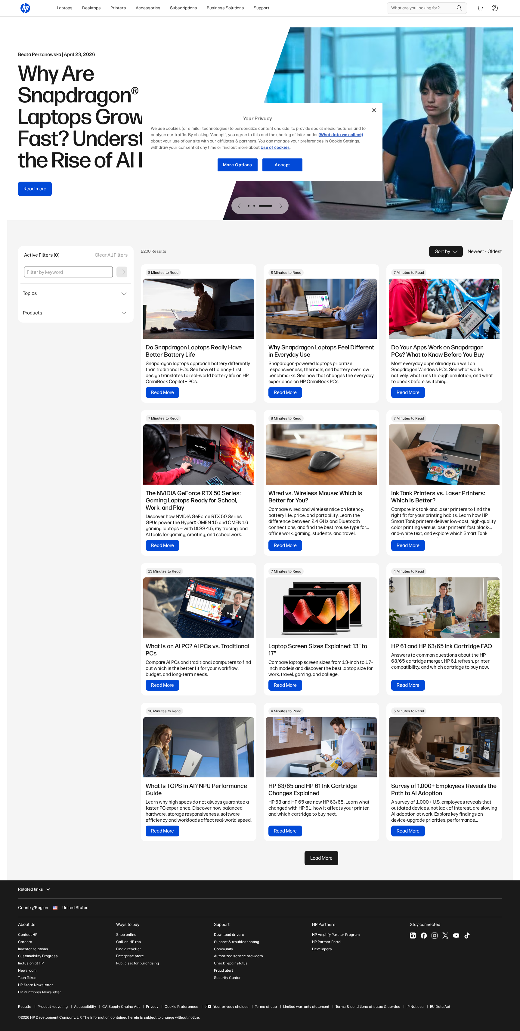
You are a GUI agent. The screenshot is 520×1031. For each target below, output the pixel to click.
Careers (25, 942)
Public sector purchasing (137, 963)
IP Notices (415, 1006)
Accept (282, 164)
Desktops (91, 8)
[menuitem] (64, 8)
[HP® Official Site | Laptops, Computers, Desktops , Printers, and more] (25, 8)
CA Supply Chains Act (121, 1006)
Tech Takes (27, 978)
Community (223, 949)
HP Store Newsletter (35, 985)
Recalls (24, 1006)
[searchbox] (422, 8)
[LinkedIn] (413, 936)
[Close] (374, 110)
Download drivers (229, 935)
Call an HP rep (128, 942)
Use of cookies (275, 147)
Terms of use (266, 1006)
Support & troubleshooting (236, 942)
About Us (27, 924)
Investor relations (33, 949)
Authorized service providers (238, 956)
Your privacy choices (231, 1006)
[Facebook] (424, 936)
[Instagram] (435, 936)
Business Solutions (225, 8)
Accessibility (85, 1006)
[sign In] (495, 8)
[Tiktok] (467, 936)
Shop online (126, 935)
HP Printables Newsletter (39, 992)
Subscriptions (183, 8)
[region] (262, 142)
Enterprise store (130, 956)
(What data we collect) (341, 134)
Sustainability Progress (38, 956)
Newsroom (27, 970)
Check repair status (231, 963)
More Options (237, 164)
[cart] (480, 8)
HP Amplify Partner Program (336, 935)
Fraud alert (223, 970)
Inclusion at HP (31, 963)
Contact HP (27, 935)
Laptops (65, 8)
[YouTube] (456, 936)
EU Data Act (440, 1006)
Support (261, 8)
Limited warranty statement (306, 1006)
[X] (445, 936)
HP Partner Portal (327, 942)
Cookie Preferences (181, 1006)
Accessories (148, 8)
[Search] (459, 8)
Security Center (227, 978)
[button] (239, 206)
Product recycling (53, 1006)
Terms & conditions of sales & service (368, 1006)
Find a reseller (128, 949)
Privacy (152, 1006)
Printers (118, 8)
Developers (322, 949)
